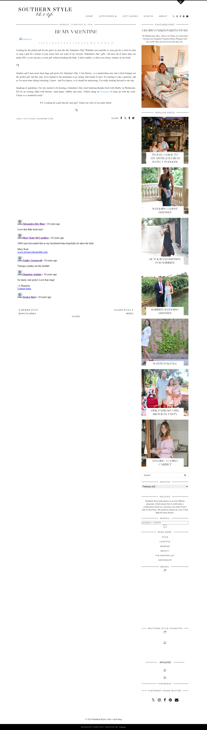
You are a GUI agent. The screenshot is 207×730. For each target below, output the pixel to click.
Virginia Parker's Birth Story (165, 30)
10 (91, 42)
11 (98, 42)
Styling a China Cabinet (165, 462)
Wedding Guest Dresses (165, 210)
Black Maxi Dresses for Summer (165, 260)
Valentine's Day (45, 119)
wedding (165, 546)
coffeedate (165, 560)
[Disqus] (76, 172)
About (163, 16)
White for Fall (165, 363)
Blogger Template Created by (103, 727)
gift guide (29, 119)
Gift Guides (130, 16)
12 (105, 42)
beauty (165, 551)
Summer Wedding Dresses (165, 311)
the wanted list (164, 555)
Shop (147, 16)
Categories (106, 16)
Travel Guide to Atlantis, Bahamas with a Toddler (165, 158)
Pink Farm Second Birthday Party (165, 412)
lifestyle (165, 542)
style (165, 537)
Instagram (104, 91)
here (158, 512)
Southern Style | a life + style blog (107, 719)
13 (112, 42)
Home (89, 16)
